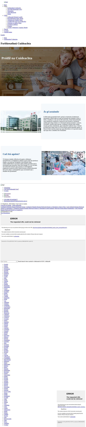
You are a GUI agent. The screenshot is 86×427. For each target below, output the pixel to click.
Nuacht (6, 29)
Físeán (9, 14)
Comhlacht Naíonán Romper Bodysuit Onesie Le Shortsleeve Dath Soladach (33, 208)
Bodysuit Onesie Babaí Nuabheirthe (64, 208)
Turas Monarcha (11, 12)
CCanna (6, 30)
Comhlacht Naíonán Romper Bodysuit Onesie (13, 207)
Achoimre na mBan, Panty (14, 23)
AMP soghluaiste (16, 205)
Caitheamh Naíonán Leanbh (14, 17)
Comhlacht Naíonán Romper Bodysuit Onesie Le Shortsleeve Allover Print (46, 207)
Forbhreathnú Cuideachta (14, 8)
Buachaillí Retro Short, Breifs (15, 18)
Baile (5, 5)
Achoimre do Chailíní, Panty (15, 20)
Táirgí (5, 15)
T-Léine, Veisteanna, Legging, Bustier (17, 27)
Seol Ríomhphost (5, 213)
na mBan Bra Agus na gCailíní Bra (16, 21)
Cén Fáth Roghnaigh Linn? (14, 9)
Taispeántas (10, 11)
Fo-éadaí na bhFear (12, 24)
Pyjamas (9, 26)
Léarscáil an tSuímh (6, 205)
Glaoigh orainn (8, 32)
